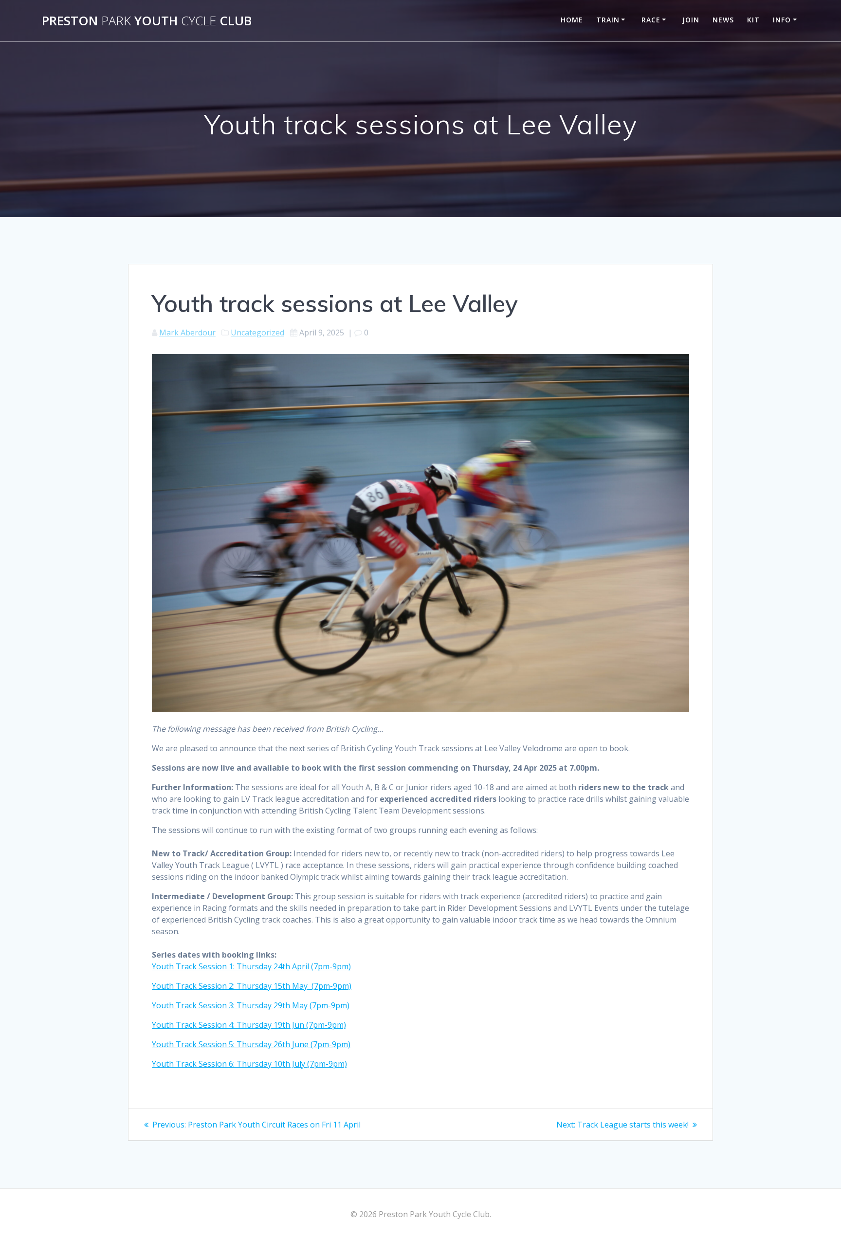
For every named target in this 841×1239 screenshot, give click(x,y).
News (723, 19)
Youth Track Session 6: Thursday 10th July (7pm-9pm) (249, 1063)
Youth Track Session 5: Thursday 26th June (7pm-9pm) (251, 1044)
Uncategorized (257, 332)
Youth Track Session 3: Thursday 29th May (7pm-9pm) (250, 1005)
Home (572, 19)
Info (782, 19)
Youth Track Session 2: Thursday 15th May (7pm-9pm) (251, 985)
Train (608, 19)
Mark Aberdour (187, 332)
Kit (753, 19)
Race (650, 19)
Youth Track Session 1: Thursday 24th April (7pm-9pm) (251, 966)
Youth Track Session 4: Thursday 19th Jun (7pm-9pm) (249, 1024)
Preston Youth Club (147, 21)
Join (690, 19)
